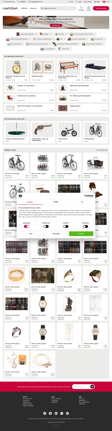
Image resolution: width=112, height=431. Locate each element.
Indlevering (54, 400)
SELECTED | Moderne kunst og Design (94, 77)
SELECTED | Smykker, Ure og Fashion (15, 77)
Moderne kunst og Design (26, 96)
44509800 (23, 1)
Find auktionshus (10, 1)
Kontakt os (26, 400)
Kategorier (33, 8)
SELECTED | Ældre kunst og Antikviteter (67, 77)
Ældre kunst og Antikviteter (79, 86)
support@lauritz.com (37, 1)
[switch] (46, 226)
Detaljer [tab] (56, 202)
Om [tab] (82, 202)
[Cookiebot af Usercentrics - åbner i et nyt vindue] (85, 196)
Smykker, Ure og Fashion (26, 86)
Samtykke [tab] (30, 202)
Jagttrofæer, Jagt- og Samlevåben (40, 139)
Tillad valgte (56, 233)
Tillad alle (81, 233)
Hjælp (98, 1)
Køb (72, 1)
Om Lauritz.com (27, 398)
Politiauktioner (89, 139)
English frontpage (28, 405)
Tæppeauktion (75, 106)
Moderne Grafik (37, 76)
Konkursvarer (62, 139)
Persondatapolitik (84, 402)
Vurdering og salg (101, 8)
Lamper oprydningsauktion (15, 139)
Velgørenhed (26, 402)
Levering (89, 1)
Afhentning (82, 400)
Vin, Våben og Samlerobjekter (80, 96)
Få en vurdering (56, 398)
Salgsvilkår (54, 402)
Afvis (30, 233)
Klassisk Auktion (27, 404)
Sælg (79, 1)
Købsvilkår (82, 404)
